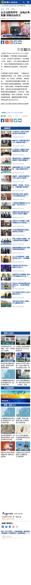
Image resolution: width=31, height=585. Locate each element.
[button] (15, 30)
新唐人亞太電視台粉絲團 (15, 112)
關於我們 (27, 531)
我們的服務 (18, 531)
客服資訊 (4, 533)
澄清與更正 (12, 533)
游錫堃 (9, 116)
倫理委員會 (21, 533)
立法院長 (24, 116)
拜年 (16, 116)
